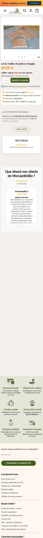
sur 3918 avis (22, 183)
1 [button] (18, 57)
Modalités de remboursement (12, 515)
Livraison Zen (6, 519)
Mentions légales (7, 489)
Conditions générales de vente (12, 482)
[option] (21, 37)
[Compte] (30, 9)
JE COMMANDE (34, 3)
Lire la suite (21, 129)
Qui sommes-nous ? (8, 479)
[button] (19, 226)
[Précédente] (4, 57)
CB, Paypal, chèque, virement (22, 95)
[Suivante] (38, 57)
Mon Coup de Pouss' (19, 86)
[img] (21, 181)
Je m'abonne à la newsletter (18, 463)
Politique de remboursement (11, 496)
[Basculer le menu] (5, 10)
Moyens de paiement (9, 512)
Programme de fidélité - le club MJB (14, 526)
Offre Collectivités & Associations (13, 529)
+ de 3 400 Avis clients (19, 92)
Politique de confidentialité (11, 486)
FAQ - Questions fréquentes (11, 522)
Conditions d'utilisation (9, 493)
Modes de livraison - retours (11, 508)
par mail (32, 102)
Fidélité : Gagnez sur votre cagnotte (16, 73)
